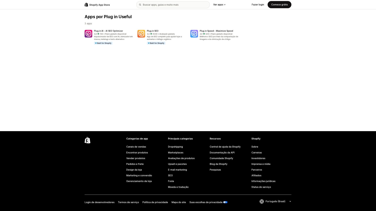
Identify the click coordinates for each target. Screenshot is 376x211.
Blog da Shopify (218, 163)
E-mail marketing (177, 169)
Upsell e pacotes (177, 163)
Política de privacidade (155, 202)
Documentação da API (222, 152)
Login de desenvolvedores (99, 202)
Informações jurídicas (263, 181)
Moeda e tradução (178, 187)
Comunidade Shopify (221, 158)
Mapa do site (179, 202)
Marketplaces (175, 152)
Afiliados (256, 175)
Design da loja (134, 169)
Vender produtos (135, 158)
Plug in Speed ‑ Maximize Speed (216, 31)
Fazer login (258, 4)
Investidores (258, 158)
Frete (171, 181)
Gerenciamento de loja (139, 181)
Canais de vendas (136, 146)
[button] (109, 37)
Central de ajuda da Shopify (225, 146)
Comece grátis (279, 4)
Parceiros (256, 169)
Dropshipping (175, 146)
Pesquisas (215, 169)
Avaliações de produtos (181, 158)
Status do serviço (261, 187)
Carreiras (256, 152)
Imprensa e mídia (260, 163)
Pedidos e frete (135, 163)
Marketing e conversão (139, 175)
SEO (170, 175)
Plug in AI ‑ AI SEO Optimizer (108, 31)
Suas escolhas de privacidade (206, 202)
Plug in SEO (152, 31)
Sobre (254, 146)
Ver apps (218, 4)
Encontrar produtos (137, 152)
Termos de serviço (128, 202)
